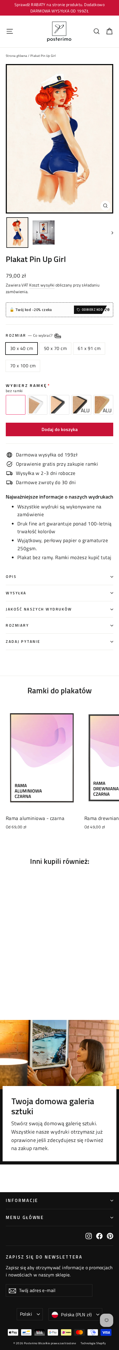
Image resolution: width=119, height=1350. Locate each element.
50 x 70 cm (55, 348)
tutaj (106, 557)
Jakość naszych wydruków (39, 609)
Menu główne (25, 1217)
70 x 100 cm (23, 365)
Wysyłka (16, 593)
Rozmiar (30, 335)
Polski (26, 1313)
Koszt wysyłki (42, 285)
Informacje (22, 1200)
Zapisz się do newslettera (44, 1257)
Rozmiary (17, 625)
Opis (11, 576)
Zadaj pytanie (23, 641)
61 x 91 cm (89, 348)
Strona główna (16, 55)
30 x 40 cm (21, 348)
